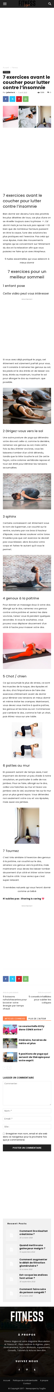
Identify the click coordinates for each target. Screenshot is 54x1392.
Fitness (15, 67)
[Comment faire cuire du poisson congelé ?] (11, 1293)
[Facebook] (6, 99)
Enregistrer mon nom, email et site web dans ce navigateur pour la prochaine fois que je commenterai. (25, 1136)
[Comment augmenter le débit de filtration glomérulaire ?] (11, 1264)
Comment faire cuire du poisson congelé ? (32, 1291)
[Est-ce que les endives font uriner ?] (11, 1279)
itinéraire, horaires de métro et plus (32, 1041)
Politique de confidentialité (25, 1380)
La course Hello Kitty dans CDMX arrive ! (31, 1028)
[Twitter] (12, 99)
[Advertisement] (27, 36)
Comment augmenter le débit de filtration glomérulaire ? (33, 1262)
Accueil (6, 67)
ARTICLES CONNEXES (15, 1018)
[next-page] (9, 1068)
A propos (44, 1380)
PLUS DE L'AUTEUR (37, 1018)
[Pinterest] (19, 99)
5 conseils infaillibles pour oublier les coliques (40, 999)
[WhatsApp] (26, 99)
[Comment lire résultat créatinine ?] (11, 1235)
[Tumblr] (35, 1370)
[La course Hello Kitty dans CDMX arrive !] (10, 1029)
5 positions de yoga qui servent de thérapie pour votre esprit (34, 1057)
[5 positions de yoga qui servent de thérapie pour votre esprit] (10, 1057)
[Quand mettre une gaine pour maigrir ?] (11, 1249)
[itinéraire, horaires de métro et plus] (10, 1043)
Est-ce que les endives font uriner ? (33, 1276)
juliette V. (10, 92)
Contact (27, 1383)
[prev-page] (4, 1068)
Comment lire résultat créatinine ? (33, 1232)
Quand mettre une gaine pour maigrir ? (32, 1247)
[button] (5, 4)
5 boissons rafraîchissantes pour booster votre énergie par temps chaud (15, 1002)
